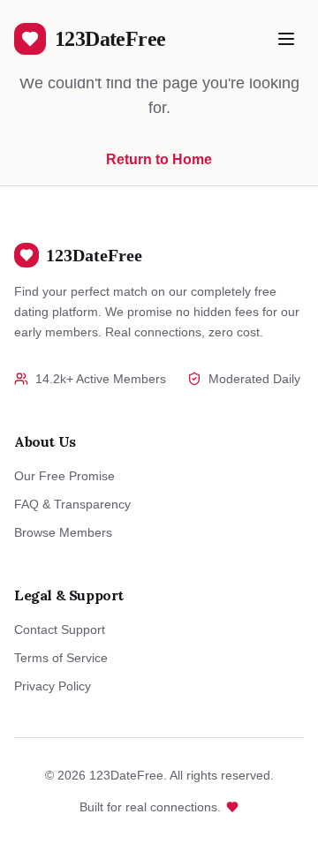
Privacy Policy (52, 686)
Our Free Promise (64, 476)
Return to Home (159, 159)
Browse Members (63, 532)
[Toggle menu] (286, 39)
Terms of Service (61, 658)
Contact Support (59, 629)
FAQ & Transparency (72, 504)
